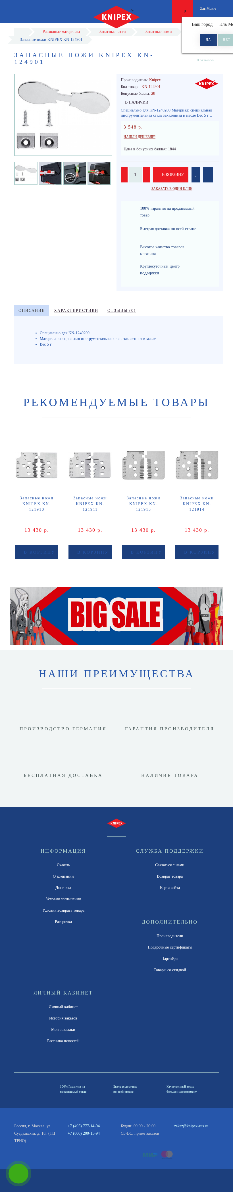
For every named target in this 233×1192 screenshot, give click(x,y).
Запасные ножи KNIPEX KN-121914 (197, 504)
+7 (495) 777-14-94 (84, 1126)
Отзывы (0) (121, 310)
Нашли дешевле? (139, 137)
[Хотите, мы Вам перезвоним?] (18, 1173)
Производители (170, 936)
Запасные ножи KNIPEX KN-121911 (90, 504)
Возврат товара (170, 876)
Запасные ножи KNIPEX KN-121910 (37, 504)
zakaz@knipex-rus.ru (191, 1126)
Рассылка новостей (63, 1041)
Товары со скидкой (170, 970)
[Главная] (21, 32)
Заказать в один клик (171, 189)
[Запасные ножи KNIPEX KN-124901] (26, 173)
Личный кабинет (63, 1007)
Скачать (63, 865)
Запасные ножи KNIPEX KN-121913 (144, 504)
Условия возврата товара (63, 910)
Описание (31, 310)
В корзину (172, 175)
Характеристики (76, 310)
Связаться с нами (169, 865)
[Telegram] (186, 1133)
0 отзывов (205, 60)
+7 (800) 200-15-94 (84, 1133)
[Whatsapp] (177, 1133)
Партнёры (169, 958)
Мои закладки (63, 1029)
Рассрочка (63, 922)
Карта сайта (170, 888)
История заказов (63, 1018)
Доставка (63, 888)
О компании (63, 876)
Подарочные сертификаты (170, 947)
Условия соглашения (63, 899)
